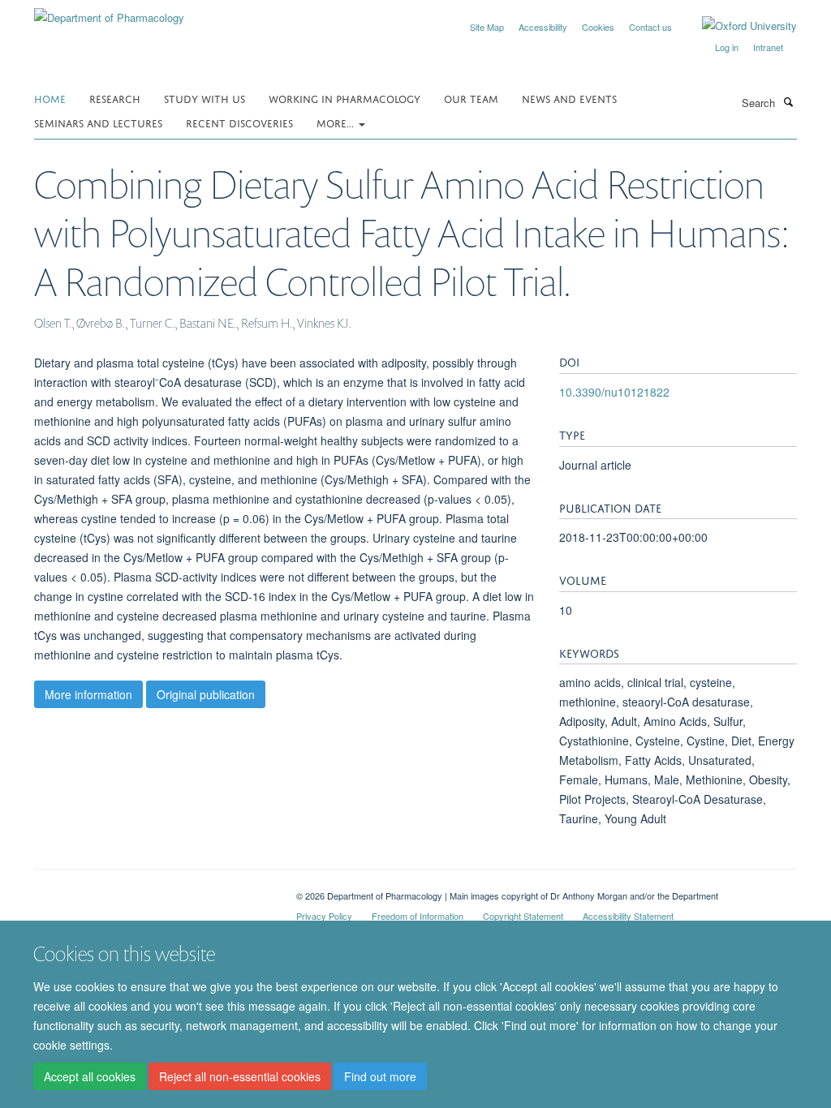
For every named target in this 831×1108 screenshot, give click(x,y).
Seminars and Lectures (98, 122)
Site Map (487, 26)
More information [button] (88, 694)
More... (336, 122)
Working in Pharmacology (344, 97)
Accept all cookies (90, 1076)
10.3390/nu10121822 (614, 392)
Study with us (204, 97)
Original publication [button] (206, 694)
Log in (726, 47)
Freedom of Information (417, 915)
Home (50, 97)
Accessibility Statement (628, 915)
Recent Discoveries (239, 122)
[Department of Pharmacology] (109, 11)
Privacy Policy (324, 915)
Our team (471, 97)
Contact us (650, 26)
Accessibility (543, 26)
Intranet (768, 47)
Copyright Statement (523, 915)
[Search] (788, 101)
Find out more (380, 1076)
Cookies (598, 26)
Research (114, 97)
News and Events (569, 97)
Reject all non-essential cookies (240, 1076)
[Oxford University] (737, 26)
